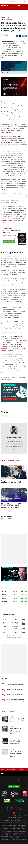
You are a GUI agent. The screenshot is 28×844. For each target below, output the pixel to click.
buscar (15, 6)
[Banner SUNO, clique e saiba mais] (14, 88)
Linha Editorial (21, 769)
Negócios (9, 12)
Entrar (24, 1)
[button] (22, 6)
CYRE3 (4, 594)
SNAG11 (9, 9)
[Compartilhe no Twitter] (20, 36)
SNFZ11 (4, 9)
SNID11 (20, 9)
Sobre (2, 769)
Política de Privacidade (10, 769)
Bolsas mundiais (8, 19)
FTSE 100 (16, 322)
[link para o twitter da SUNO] (11, 808)
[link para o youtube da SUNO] (20, 808)
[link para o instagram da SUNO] (16, 808)
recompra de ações (6, 132)
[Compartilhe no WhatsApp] (23, 36)
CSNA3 (4, 591)
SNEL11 (15, 9)
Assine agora (14, 786)
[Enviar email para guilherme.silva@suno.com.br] (14, 450)
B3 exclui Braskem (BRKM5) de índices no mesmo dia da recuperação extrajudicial (12, 505)
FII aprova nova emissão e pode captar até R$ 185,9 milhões (12, 481)
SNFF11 (26, 9)
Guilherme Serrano (14, 437)
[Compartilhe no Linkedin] (25, 36)
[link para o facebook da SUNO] (7, 808)
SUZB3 (4, 598)
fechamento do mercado (8, 220)
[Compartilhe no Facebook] (17, 36)
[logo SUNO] (13, 2)
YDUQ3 (5, 587)
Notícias (2, 12)
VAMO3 (5, 601)
